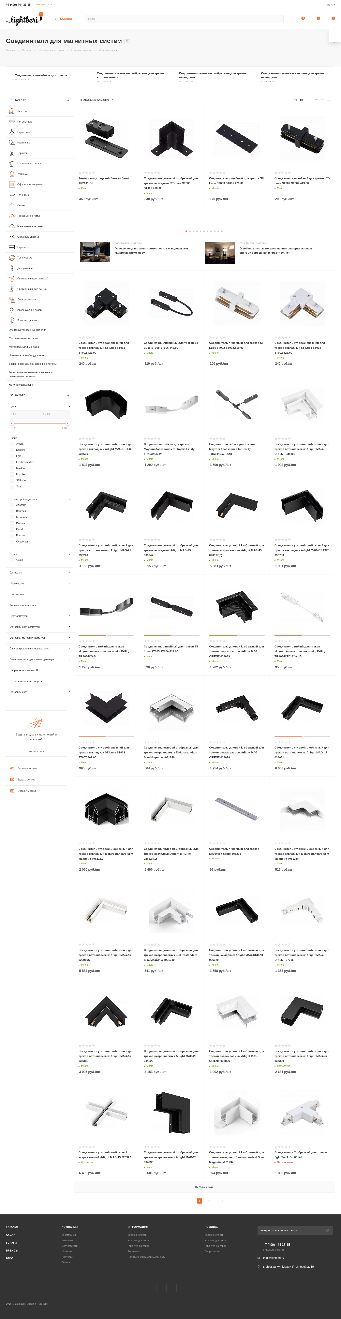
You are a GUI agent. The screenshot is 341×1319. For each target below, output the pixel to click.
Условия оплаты (137, 1234)
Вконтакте (160, 1288)
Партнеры (67, 1256)
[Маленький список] (295, 100)
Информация (138, 1226)
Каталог (12, 1226)
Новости (67, 1251)
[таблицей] (328, 100)
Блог (9, 1258)
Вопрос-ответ (213, 1251)
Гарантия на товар (138, 1245)
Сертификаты (70, 1245)
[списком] (322, 100)
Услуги (11, 1242)
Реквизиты (134, 1251)
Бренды (12, 1250)
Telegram (170, 1288)
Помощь (211, 1226)
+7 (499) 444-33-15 (18, 4)
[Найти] (279, 19)
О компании (69, 1234)
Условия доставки (138, 1240)
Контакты (67, 1240)
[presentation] (335, 253)
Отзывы (66, 1262)
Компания (70, 1226)
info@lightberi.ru (273, 1257)
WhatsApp (180, 1288)
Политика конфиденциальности (146, 1256)
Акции (11, 1234)
